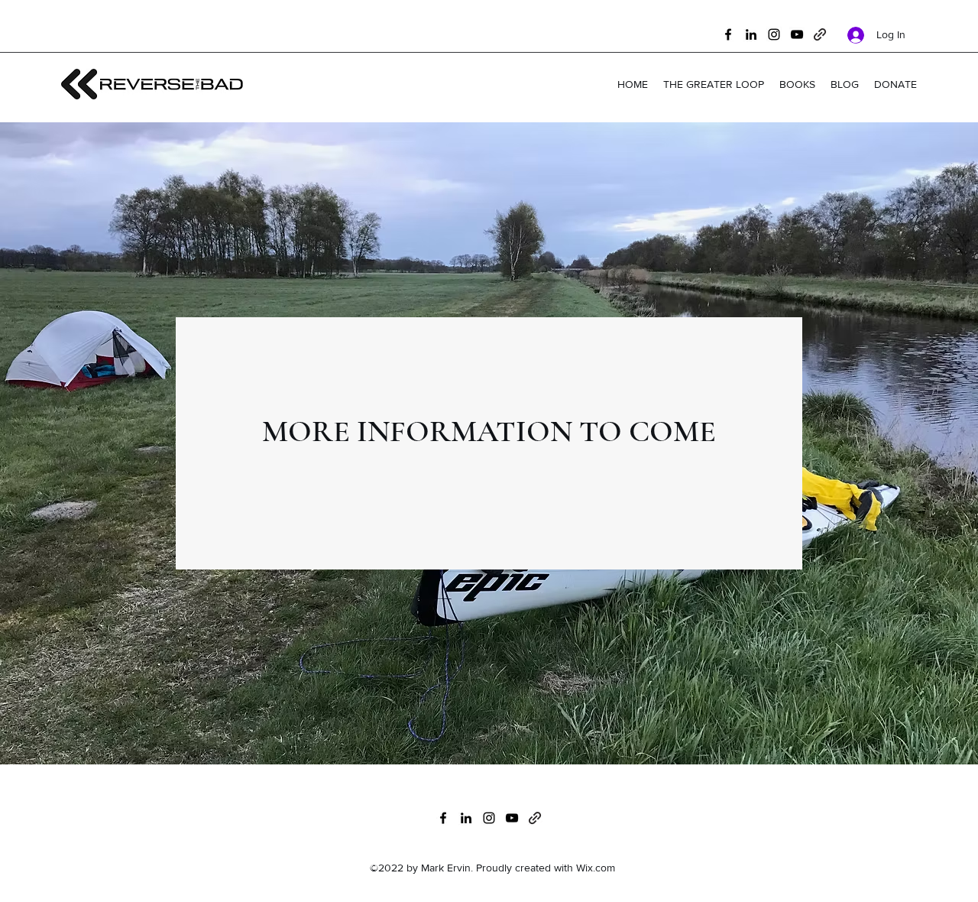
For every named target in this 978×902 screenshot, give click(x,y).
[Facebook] (728, 34)
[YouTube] (797, 34)
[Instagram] (774, 34)
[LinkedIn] (751, 34)
